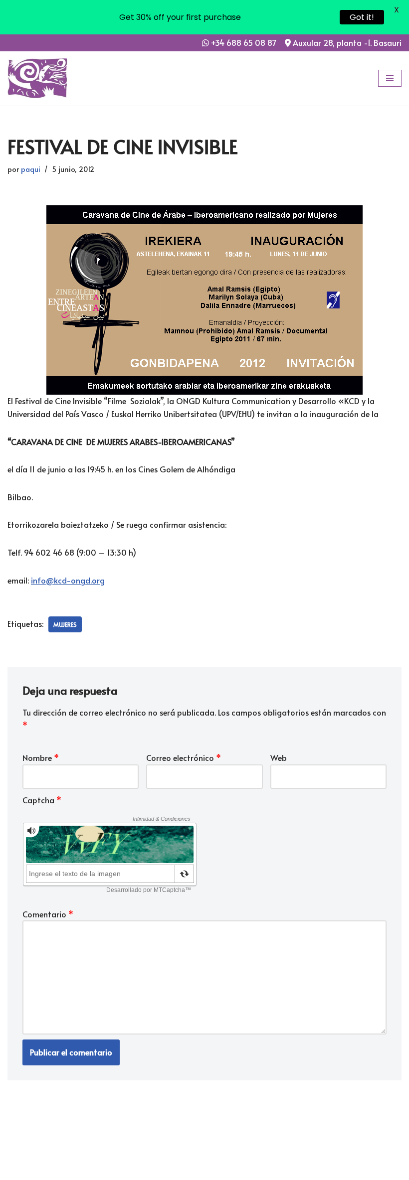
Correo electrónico (183, 757)
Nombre (40, 757)
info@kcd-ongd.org (68, 580)
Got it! (362, 17)
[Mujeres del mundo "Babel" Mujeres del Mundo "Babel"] (37, 78)
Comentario (47, 913)
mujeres (65, 624)
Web (278, 757)
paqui (30, 169)
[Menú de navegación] (390, 78)
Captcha (41, 799)
